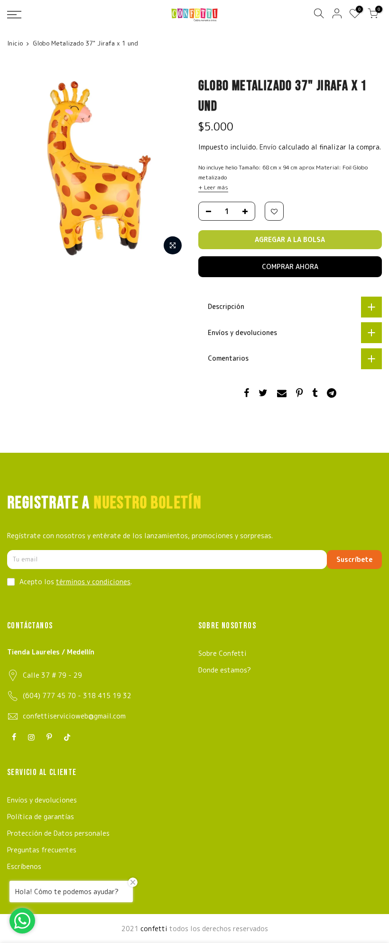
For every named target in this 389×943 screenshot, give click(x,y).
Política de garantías (40, 816)
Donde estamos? (224, 669)
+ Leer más (213, 187)
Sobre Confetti (222, 653)
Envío (268, 146)
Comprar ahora (290, 266)
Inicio (15, 43)
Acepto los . (75, 581)
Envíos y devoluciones (42, 799)
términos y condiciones (93, 581)
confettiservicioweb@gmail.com (74, 715)
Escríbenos (24, 866)
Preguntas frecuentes (41, 849)
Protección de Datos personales (58, 833)
